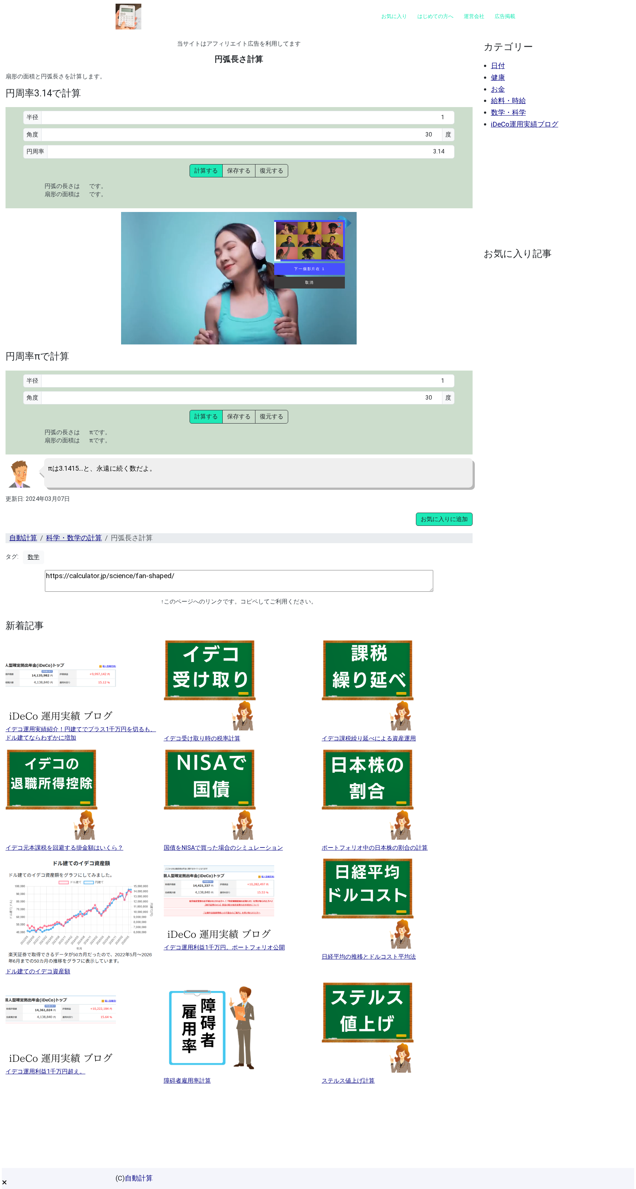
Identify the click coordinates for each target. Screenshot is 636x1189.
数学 (33, 556)
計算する (206, 170)
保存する (239, 170)
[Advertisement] (555, 188)
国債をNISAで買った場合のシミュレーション (223, 847)
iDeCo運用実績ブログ (524, 124)
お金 (498, 89)
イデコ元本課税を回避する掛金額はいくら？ (64, 847)
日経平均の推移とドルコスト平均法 (369, 956)
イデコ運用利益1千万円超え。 (45, 1071)
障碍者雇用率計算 (187, 1080)
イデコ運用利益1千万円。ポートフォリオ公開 (224, 947)
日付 (498, 65)
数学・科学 (508, 112)
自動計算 (23, 538)
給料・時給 (508, 100)
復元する (271, 170)
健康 (498, 77)
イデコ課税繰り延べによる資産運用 (369, 738)
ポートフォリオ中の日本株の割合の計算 (375, 847)
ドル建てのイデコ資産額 (38, 971)
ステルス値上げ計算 (348, 1080)
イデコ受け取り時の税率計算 (202, 738)
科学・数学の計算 (74, 538)
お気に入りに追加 (444, 519)
